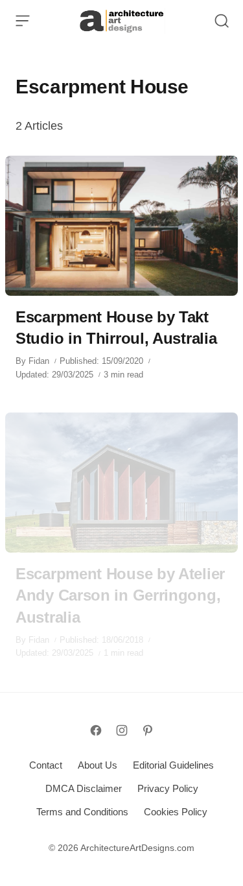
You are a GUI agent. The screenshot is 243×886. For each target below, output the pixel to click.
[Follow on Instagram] (121, 730)
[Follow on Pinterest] (147, 730)
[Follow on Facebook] (96, 730)
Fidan (39, 361)
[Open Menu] (23, 21)
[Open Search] (222, 21)
